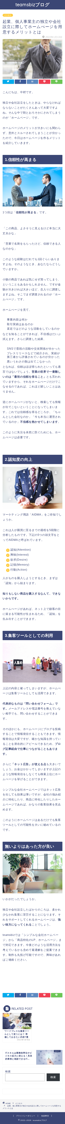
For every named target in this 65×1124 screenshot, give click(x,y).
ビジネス (7, 15)
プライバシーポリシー (25, 1116)
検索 (8, 1071)
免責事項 (45, 1116)
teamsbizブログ (32, 4)
